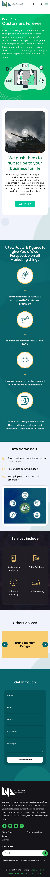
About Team (7, 832)
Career (5, 836)
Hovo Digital (37, 873)
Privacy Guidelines (34, 832)
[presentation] (5, 644)
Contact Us (34, 4)
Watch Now (25, 203)
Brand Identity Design (25, 644)
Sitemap (5, 840)
